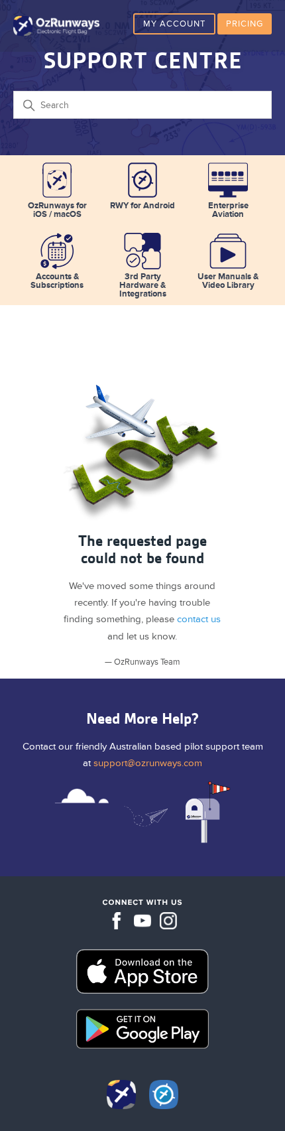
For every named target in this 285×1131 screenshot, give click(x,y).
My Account (174, 24)
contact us (199, 619)
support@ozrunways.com (147, 763)
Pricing (244, 24)
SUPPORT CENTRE (143, 60)
